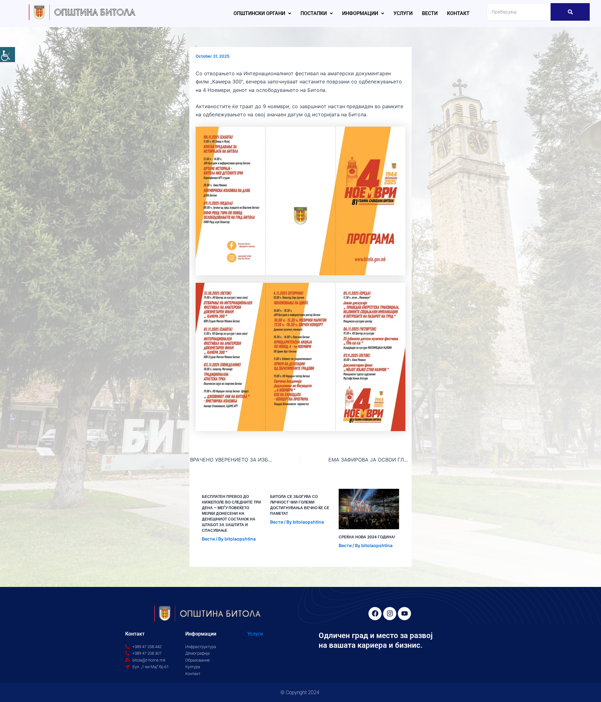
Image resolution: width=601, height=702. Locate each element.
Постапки (313, 13)
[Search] (570, 12)
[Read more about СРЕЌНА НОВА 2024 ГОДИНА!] (369, 509)
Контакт (458, 13)
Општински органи (259, 13)
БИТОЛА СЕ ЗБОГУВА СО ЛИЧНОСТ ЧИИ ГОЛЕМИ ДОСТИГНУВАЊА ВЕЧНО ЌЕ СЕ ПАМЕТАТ (299, 505)
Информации (360, 13)
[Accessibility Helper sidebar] (7, 54)
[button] (262, 13)
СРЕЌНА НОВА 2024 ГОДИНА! (367, 537)
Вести (430, 13)
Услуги (403, 13)
